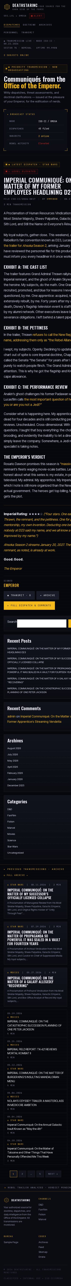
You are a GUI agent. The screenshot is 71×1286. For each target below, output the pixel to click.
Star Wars (12, 846)
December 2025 (15, 785)
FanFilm (11, 815)
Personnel (11, 32)
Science (11, 840)
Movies (11, 833)
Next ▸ (53, 1174)
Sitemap (43, 1251)
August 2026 (14, 748)
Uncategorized (15, 852)
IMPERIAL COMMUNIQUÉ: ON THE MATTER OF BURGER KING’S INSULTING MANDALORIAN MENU (35, 1077)
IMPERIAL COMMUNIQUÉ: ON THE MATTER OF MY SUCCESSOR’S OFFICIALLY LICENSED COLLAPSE (30, 894)
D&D (9, 809)
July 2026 (12, 754)
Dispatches (12, 24)
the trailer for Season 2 (25, 246)
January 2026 (15, 779)
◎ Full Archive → (16, 875)
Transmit (27, 32)
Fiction (10, 821)
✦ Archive (47, 595)
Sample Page (11, 1242)
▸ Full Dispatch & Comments (29, 605)
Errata (42, 1256)
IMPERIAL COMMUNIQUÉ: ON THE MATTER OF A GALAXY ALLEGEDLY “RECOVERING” (30, 981)
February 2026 (15, 772)
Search (12, 621)
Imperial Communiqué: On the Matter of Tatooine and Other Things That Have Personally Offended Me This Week (30, 1152)
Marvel (11, 827)
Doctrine (29, 24)
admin (11, 716)
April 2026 (12, 766)
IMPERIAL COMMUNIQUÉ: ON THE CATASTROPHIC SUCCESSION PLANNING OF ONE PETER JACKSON (34, 1025)
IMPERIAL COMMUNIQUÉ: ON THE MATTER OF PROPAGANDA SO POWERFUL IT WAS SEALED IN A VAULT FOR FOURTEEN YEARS (33, 938)
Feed (41, 1246)
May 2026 (12, 760)
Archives (45, 24)
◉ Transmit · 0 (19, 595)
